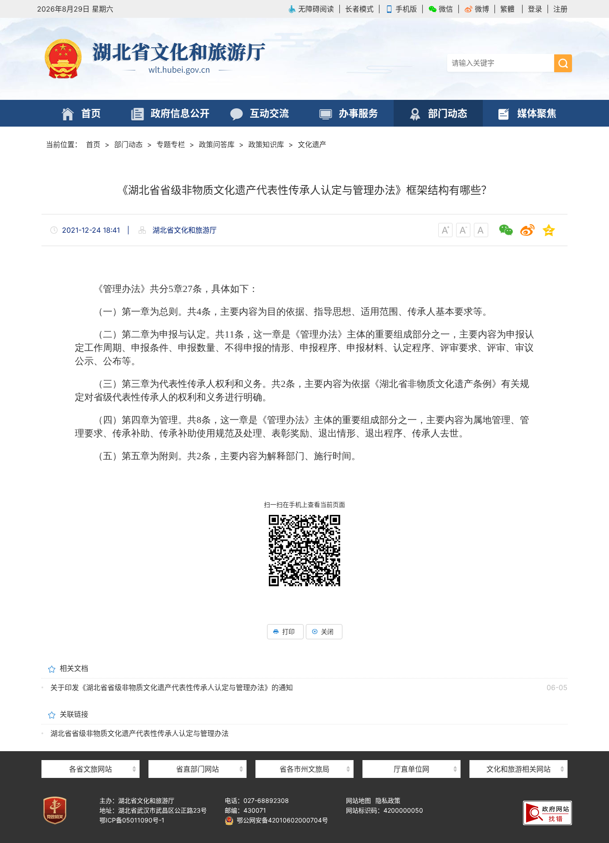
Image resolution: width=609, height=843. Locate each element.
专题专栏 (170, 144)
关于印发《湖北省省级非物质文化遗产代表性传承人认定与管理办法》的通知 (171, 687)
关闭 (327, 631)
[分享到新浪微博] (527, 230)
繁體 (507, 8)
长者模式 (359, 8)
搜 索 (563, 63)
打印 (288, 631)
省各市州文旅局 (304, 769)
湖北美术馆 (411, 753)
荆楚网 (518, 752)
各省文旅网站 (90, 769)
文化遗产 (312, 144)
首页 (93, 144)
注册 (560, 8)
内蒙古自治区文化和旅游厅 (90, 753)
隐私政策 (387, 800)
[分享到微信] (506, 230)
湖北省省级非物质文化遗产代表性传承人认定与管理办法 (139, 733)
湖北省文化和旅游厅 (170, 59)
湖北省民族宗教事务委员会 (197, 753)
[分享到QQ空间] (549, 230)
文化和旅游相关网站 (518, 769)
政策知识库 (266, 144)
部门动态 (128, 144)
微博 (482, 8)
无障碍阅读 (316, 8)
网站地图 (358, 800)
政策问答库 (217, 144)
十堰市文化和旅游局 (304, 753)
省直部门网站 (197, 769)
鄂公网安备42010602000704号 (281, 820)
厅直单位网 (411, 769)
